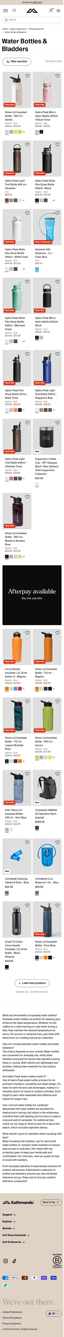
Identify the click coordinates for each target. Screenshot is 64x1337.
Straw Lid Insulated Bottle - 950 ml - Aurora (46, 742)
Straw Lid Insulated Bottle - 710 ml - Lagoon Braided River (16, 744)
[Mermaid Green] (7, 341)
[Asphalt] (37, 828)
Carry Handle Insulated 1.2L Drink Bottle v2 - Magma (16, 673)
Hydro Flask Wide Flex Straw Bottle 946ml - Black (45, 185)
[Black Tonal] (7, 410)
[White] (50, 200)
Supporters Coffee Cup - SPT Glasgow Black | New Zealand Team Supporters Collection (46, 466)
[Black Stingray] (50, 689)
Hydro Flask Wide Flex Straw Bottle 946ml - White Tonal (16, 253)
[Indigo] (46, 200)
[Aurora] (20, 132)
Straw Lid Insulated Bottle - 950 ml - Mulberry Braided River (16, 539)
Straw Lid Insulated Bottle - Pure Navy (46, 944)
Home (5, 29)
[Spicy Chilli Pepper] (20, 689)
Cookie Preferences (12, 1312)
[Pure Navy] (46, 689)
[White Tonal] (7, 269)
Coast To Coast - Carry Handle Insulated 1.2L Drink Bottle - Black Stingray (16, 949)
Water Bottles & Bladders (15, 32)
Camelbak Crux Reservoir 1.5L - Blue (46, 881)
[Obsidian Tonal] (20, 200)
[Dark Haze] (11, 132)
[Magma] (7, 689)
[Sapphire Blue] (37, 410)
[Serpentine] (15, 200)
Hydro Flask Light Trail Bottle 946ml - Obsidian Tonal (16, 463)
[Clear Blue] (37, 269)
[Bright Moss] (15, 132)
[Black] (41, 132)
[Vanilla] (7, 132)
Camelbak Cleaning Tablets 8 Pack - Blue (17, 881)
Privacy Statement (11, 1324)
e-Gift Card (36, 2)
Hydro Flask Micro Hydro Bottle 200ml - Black (47, 322)
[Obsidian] (7, 200)
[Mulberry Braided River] (7, 556)
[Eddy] (15, 689)
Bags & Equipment (18, 29)
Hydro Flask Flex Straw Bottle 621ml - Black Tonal (16, 394)
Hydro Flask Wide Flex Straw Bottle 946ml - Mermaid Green (15, 324)
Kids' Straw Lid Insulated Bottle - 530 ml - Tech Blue (15, 814)
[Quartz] (11, 200)
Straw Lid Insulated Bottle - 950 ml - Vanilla (16, 116)
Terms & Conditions (12, 1318)
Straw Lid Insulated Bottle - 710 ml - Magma (46, 673)
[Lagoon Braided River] (7, 761)
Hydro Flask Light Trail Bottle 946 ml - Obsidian (16, 185)
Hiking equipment (36, 29)
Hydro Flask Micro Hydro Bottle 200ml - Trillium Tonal (47, 116)
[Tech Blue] (7, 830)
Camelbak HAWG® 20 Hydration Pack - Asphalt (46, 814)
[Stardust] (11, 830)
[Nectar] (15, 410)
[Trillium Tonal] (37, 132)
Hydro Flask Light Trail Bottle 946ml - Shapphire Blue (46, 394)
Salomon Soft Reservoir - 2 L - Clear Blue (44, 253)
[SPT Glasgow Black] (37, 484)
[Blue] (7, 893)
